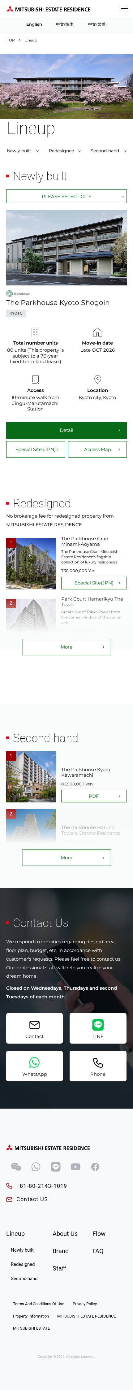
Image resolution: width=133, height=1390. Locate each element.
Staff (59, 1268)
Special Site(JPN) (94, 583)
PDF (94, 796)
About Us (65, 1233)
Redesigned (61, 150)
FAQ (98, 1251)
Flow (98, 1233)
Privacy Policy (85, 1303)
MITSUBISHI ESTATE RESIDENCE (86, 1316)
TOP (11, 40)
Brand (61, 1251)
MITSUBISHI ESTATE (31, 1328)
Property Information (31, 1316)
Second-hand (105, 150)
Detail (66, 430)
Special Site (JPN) (35, 449)
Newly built (19, 150)
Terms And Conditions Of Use (38, 1303)
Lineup (15, 1233)
